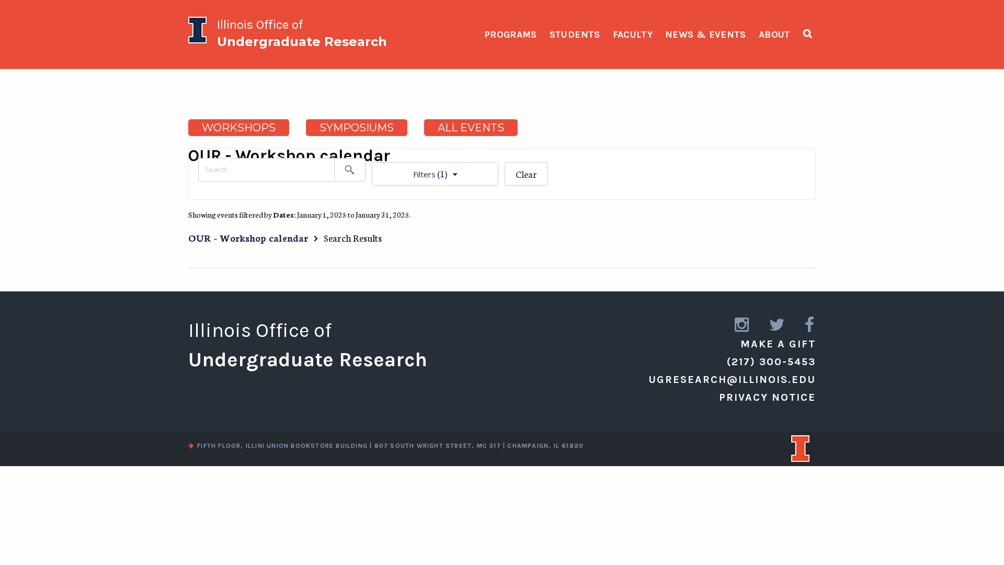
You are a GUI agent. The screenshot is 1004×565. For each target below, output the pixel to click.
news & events (705, 34)
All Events (471, 127)
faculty (633, 34)
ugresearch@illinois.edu (732, 380)
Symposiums (357, 127)
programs (510, 34)
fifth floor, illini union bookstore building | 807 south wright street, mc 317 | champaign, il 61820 (390, 445)
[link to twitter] (777, 325)
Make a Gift (778, 344)
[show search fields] (808, 34)
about (775, 34)
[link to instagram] (742, 325)
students (575, 34)
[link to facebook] (810, 325)
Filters (409, 171)
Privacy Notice (767, 397)
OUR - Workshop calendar (248, 237)
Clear (526, 173)
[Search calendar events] (350, 170)
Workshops (239, 127)
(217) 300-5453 (771, 362)
